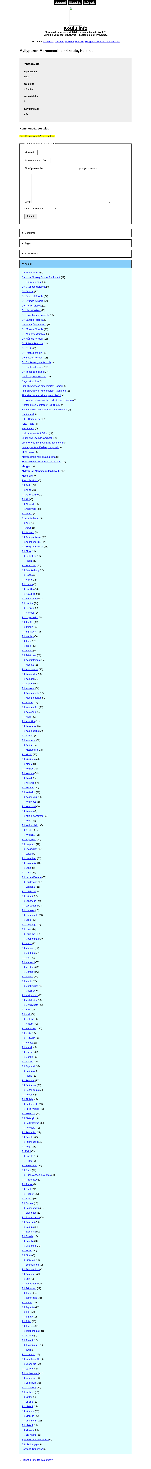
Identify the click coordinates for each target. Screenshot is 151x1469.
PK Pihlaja (27, 1099)
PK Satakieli (28, 1222)
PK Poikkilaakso (30, 1123)
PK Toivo (26, 1321)
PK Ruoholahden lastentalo (36, 1175)
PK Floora (27, 561)
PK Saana (27, 1198)
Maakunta (30, 233)
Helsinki (79, 41)
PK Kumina (28, 811)
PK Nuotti (27, 1047)
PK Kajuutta (28, 664)
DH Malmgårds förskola (34, 324)
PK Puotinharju (30, 1142)
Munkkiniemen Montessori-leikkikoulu (41, 461)
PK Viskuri (27, 1425)
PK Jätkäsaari (29, 655)
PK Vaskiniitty (29, 1387)
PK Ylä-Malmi (29, 1435)
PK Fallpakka (29, 556)
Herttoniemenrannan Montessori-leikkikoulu (44, 409)
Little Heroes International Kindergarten (42, 442)
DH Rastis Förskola (32, 353)
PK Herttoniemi (30, 598)
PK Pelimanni (29, 1085)
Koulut (28, 264)
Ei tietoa (69, 41)
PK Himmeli (28, 613)
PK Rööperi (28, 1194)
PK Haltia (27, 579)
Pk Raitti (26, 1151)
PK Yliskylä (28, 1430)
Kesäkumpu (28, 428)
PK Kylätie (27, 830)
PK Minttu (27, 981)
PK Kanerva (28, 688)
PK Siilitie (27, 1250)
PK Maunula (28, 953)
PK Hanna (27, 584)
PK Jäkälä (27, 650)
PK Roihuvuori (29, 1165)
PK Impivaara (29, 631)
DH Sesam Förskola (32, 357)
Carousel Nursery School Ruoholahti (41, 277)
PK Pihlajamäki (30, 1104)
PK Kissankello (30, 750)
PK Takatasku (29, 1288)
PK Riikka (27, 1161)
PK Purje (26, 1146)
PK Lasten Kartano (32, 877)
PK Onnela (27, 1057)
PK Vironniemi (29, 1420)
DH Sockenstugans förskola (36, 362)
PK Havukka (28, 594)
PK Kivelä (27, 754)
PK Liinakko (28, 910)
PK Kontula (28, 773)
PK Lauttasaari (29, 882)
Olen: (27, 208)
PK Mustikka (28, 990)
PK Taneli (27, 1302)
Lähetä (30, 216)
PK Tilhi (26, 1312)
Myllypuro (27, 466)
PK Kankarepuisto (31, 698)
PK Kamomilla (29, 674)
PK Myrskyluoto (30, 1005)
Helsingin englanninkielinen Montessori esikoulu (47, 400)
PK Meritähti (28, 972)
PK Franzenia (29, 565)
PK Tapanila (28, 1307)
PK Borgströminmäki (32, 546)
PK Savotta (28, 1241)
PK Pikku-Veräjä (30, 1109)
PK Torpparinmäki (31, 1331)
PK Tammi (27, 1293)
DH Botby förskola (31, 282)
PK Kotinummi (29, 797)
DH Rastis (27, 348)
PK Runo (26, 1170)
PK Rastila (27, 1156)
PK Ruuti (26, 1189)
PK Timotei (27, 1316)
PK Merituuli (28, 967)
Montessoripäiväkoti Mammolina (39, 457)
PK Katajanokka (30, 731)
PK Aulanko (28, 532)
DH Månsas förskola (32, 339)
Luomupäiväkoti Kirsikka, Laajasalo (40, 447)
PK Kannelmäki (30, 707)
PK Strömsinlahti (30, 1264)
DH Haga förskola (31, 310)
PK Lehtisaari (29, 891)
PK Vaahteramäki (31, 1359)
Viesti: (28, 202)
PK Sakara (27, 1203)
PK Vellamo (28, 1392)
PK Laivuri (27, 853)
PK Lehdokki (28, 887)
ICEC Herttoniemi (31, 419)
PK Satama (28, 1227)
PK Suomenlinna (31, 1269)
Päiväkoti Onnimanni (33, 1449)
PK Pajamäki (29, 1071)
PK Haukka (28, 589)
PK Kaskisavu (29, 726)
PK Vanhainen (29, 1378)
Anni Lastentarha (31, 272)
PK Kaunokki (29, 740)
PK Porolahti (28, 1127)
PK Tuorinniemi (30, 1345)
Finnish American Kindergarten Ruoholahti (44, 390)
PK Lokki (26, 920)
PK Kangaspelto (30, 693)
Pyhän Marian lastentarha (35, 1439)
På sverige (75, 2)
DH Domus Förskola (32, 296)
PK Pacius (27, 1061)
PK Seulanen (29, 1246)
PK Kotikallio (28, 792)
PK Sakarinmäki (30, 1208)
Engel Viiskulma (30, 381)
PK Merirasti (28, 962)
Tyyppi (28, 243)
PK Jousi (26, 646)
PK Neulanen (29, 1028)
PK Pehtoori (28, 1080)
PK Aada (26, 485)
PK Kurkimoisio (30, 825)
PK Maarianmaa (30, 939)
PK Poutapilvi (29, 1132)
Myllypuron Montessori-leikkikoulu (102, 41)
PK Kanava (28, 683)
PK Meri (26, 957)
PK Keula (27, 745)
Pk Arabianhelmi (30, 518)
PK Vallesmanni (30, 1373)
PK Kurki (26, 820)
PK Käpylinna (29, 839)
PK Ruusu (27, 1184)
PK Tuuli (26, 1350)
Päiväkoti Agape (30, 1444)
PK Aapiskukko (30, 494)
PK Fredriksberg (30, 570)
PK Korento (28, 783)
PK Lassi (26, 872)
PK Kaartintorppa (31, 660)
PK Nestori (27, 1024)
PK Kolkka (27, 768)
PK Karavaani (29, 712)
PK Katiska (27, 735)
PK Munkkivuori (30, 986)
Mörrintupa (27, 476)
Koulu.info (75, 31)
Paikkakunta (31, 253)
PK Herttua (27, 603)
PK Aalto (26, 490)
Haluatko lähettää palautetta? (37, 1460)
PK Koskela (28, 787)
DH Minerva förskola (32, 329)
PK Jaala (26, 641)
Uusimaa (59, 41)
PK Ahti (26, 499)
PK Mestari (27, 976)
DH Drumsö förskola (32, 301)
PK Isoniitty (28, 636)
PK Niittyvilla (28, 1038)
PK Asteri (27, 527)
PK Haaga (27, 575)
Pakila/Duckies (30, 480)
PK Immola (27, 627)
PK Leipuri (27, 896)
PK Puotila (27, 1137)
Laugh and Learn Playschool (37, 438)
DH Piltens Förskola (32, 343)
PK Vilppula (28, 1411)
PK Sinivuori (28, 1260)
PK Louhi (27, 929)
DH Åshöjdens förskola (34, 376)
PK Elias (26, 551)
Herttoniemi (28, 414)
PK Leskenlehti (30, 905)
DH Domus (27, 291)
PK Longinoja (29, 924)
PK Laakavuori (29, 849)
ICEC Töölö (28, 424)
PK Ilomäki (27, 622)
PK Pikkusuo (28, 1113)
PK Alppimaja (29, 509)
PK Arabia (27, 513)
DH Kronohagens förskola (35, 315)
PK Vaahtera (28, 1354)
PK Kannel (27, 702)
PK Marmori (28, 948)
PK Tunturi (27, 1340)
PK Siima (27, 1255)
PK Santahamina (31, 1217)
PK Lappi (27, 868)
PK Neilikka (28, 1019)
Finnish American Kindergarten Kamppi (42, 386)
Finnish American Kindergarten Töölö (41, 395)
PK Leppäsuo (29, 901)
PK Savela (27, 1236)
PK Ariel (26, 523)
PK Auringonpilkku (31, 542)
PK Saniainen (29, 1213)
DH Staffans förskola (32, 367)
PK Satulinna (29, 1231)
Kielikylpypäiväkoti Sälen (35, 433)
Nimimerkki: (30, 152)
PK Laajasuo (28, 844)
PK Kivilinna (28, 759)
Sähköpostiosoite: (34, 168)
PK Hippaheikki (30, 617)
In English (89, 2)
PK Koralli (27, 778)
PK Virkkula (28, 1416)
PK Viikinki (27, 1401)
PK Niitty (26, 1033)
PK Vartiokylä (29, 1383)
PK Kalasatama (30, 669)
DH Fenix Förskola (32, 305)
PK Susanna (28, 1274)
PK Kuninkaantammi (32, 816)
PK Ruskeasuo (30, 1179)
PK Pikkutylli (28, 1118)
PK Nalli (26, 1014)
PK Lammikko (29, 858)
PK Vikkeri (27, 1406)
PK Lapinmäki (29, 863)
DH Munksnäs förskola (34, 334)
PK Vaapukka (29, 1364)
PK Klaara (27, 764)
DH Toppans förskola (33, 372)
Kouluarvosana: (33, 160)
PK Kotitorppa (29, 801)
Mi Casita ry (28, 452)
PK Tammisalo (29, 1298)
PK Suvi (26, 1279)
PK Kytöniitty (28, 835)
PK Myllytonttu (29, 1000)
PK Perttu (27, 1094)
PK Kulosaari (29, 806)
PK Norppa (27, 1042)
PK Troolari (28, 1335)
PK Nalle (26, 1009)
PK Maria (27, 943)
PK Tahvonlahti (30, 1283)
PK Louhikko (28, 934)
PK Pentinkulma (30, 1090)
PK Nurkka (27, 1052)
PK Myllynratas (30, 995)
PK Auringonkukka (31, 537)
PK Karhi (26, 716)
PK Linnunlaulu (30, 915)
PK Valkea (27, 1368)
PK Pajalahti (28, 1066)
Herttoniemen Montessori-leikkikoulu (41, 405)
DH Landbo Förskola (33, 320)
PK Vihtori (27, 1397)
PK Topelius (28, 1326)
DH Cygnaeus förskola (34, 287)
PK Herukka (28, 608)
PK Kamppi (28, 679)
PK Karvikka (28, 721)
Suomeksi (60, 2)
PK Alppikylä (28, 504)
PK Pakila (27, 1076)
